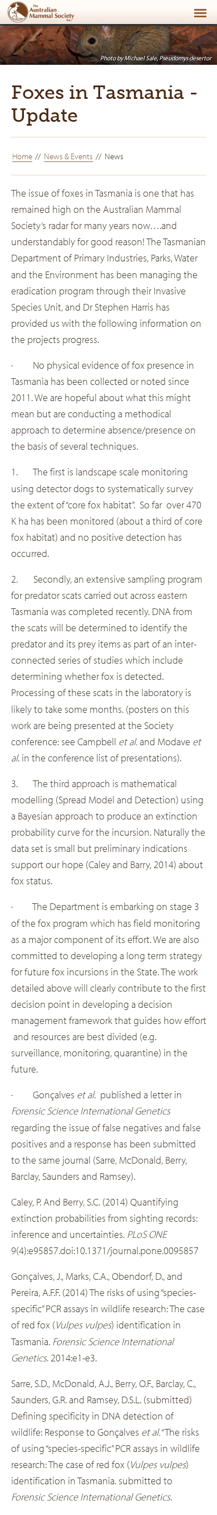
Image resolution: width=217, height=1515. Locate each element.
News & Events (68, 156)
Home (22, 156)
